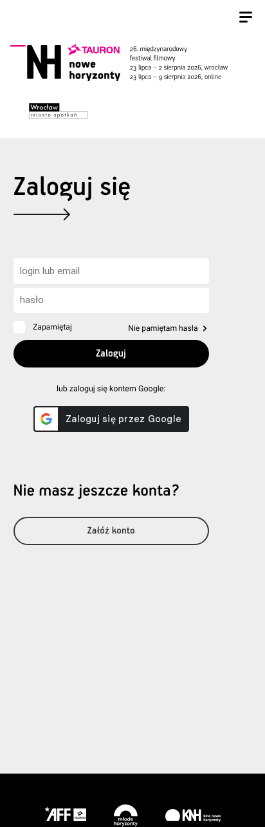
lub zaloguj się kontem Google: (111, 389)
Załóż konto (111, 531)
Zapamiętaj (52, 326)
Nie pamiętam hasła (162, 328)
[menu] (246, 18)
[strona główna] (130, 62)
